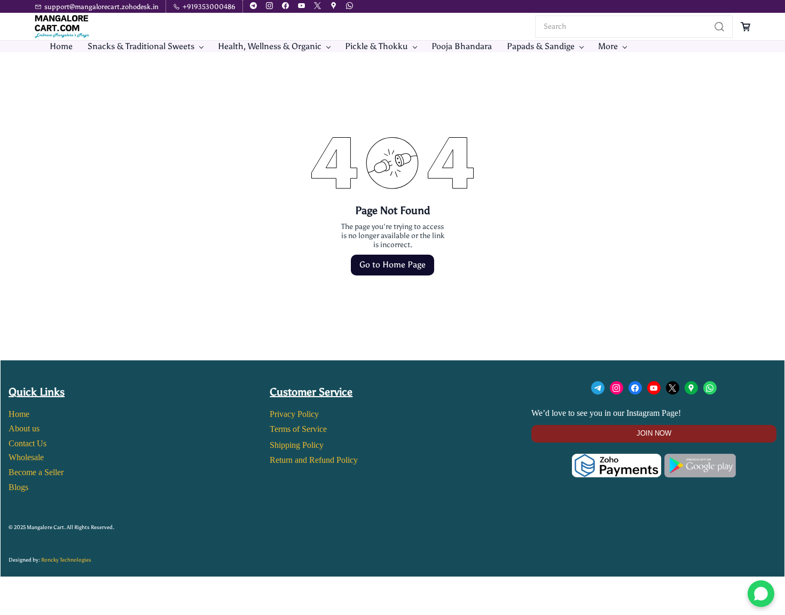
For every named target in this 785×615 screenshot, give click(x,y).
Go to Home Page (392, 264)
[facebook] (285, 7)
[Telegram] (598, 388)
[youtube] (301, 7)
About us (24, 428)
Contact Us (27, 443)
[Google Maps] (691, 388)
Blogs (18, 487)
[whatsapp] (349, 7)
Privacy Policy (294, 414)
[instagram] (269, 7)
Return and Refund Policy (314, 459)
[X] (672, 388)
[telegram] (253, 7)
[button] (653, 434)
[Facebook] (635, 388)
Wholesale (26, 457)
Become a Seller (36, 472)
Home (19, 414)
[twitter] (317, 7)
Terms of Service (298, 428)
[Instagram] (616, 388)
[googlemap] (333, 7)
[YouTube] (654, 388)
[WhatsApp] (710, 388)
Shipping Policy (297, 445)
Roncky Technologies (66, 560)
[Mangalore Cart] (653, 460)
